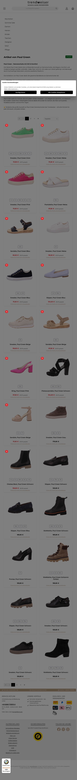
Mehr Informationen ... (11, 89)
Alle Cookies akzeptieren (56, 92)
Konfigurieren (20, 92)
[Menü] (9, 760)
